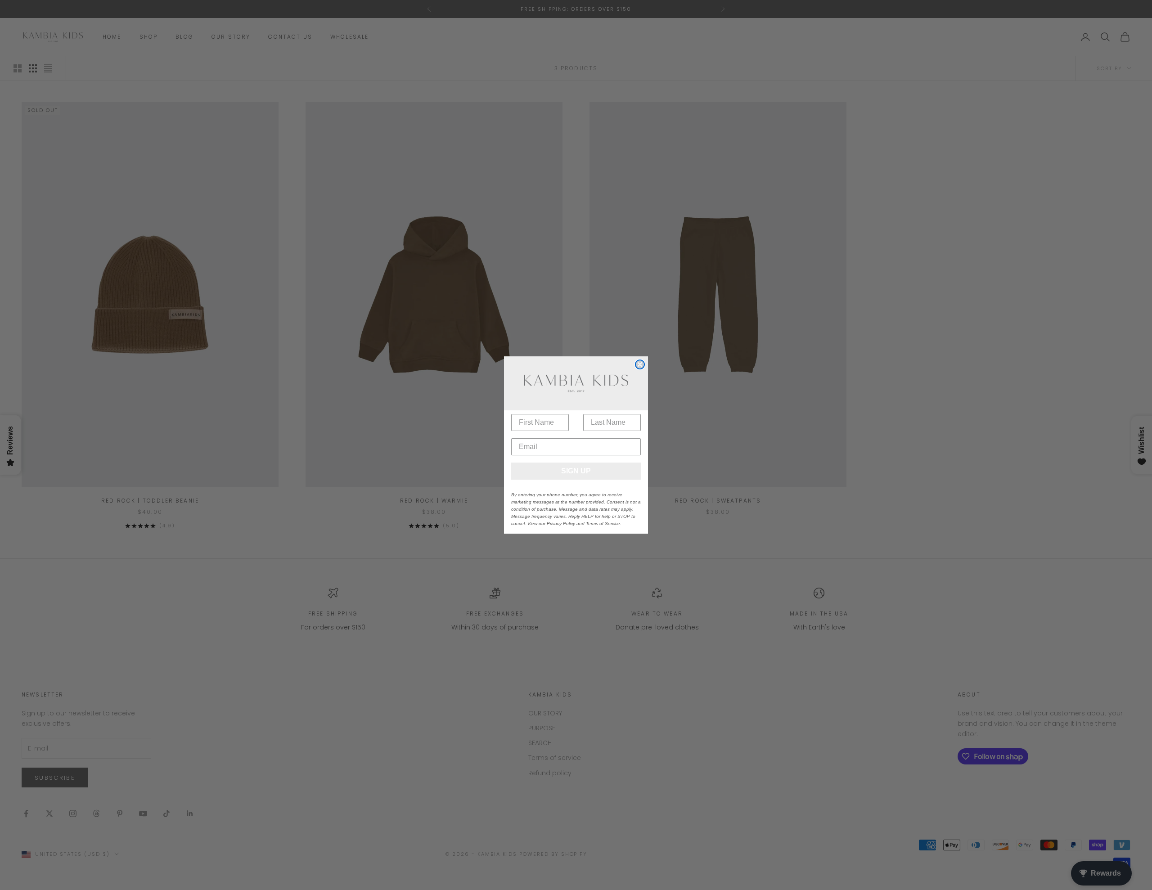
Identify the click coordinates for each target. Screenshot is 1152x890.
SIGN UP (576, 471)
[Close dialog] (639, 364)
